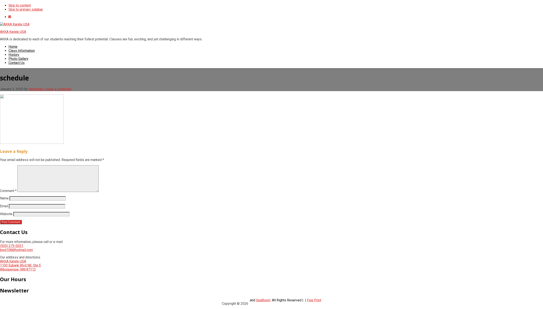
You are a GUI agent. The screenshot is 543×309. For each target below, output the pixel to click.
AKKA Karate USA (13, 32)
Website (6, 214)
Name (4, 198)
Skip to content (19, 5)
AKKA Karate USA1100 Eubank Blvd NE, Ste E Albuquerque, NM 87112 (20, 265)
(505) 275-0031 (11, 246)
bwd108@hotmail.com (16, 250)
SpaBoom (263, 300)
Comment (8, 191)
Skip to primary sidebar (25, 9)
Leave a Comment (58, 89)
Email (4, 206)
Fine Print (314, 300)
